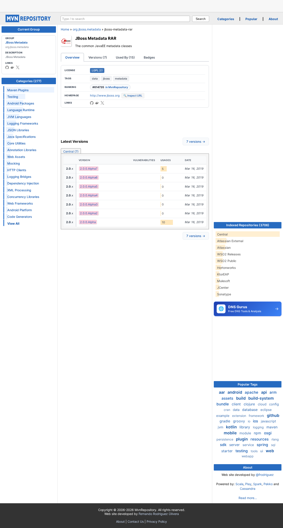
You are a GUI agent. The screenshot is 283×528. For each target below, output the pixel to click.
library (245, 427)
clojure (250, 404)
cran (227, 410)
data (95, 78)
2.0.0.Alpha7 (88, 168)
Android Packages (20, 103)
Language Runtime (20, 110)
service (249, 445)
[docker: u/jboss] (12, 67)
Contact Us (136, 521)
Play (248, 484)
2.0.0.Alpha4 (89, 195)
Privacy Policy (157, 521)
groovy (239, 421)
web (270, 450)
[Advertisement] (141, 5)
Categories (225, 19)
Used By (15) (125, 57)
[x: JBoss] (17, 67)
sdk (224, 445)
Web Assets (16, 157)
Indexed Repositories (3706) (247, 225)
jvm (221, 427)
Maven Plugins (18, 90)
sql (273, 445)
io (249, 421)
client (237, 404)
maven (271, 427)
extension (239, 416)
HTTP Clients (16, 170)
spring (263, 445)
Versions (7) (97, 57)
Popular (251, 19)
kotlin (232, 427)
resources (260, 439)
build (241, 398)
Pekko (268, 484)
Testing (12, 97)
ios (256, 421)
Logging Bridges (19, 177)
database (250, 409)
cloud (262, 404)
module (245, 433)
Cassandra (247, 488)
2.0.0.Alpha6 (89, 177)
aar (222, 392)
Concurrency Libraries (23, 197)
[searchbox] (125, 19)
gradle (225, 421)
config (274, 404)
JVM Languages (19, 117)
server (235, 445)
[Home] (29, 21)
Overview (72, 57)
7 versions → (195, 141)
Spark (257, 484)
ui (262, 451)
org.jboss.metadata (87, 29)
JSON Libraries (18, 130)
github (273, 415)
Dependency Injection (23, 183)
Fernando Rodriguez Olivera (159, 514)
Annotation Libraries (21, 150)
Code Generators (19, 216)
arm (273, 392)
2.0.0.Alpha (88, 222)
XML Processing (19, 190)
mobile (231, 433)
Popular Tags (248, 384)
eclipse (266, 410)
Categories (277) (29, 81)
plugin (242, 439)
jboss (106, 78)
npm (258, 433)
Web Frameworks (20, 203)
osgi (268, 433)
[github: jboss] (7, 67)
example (223, 416)
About (273, 19)
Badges (149, 57)
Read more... (248, 498)
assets (228, 398)
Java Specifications (21, 137)
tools (254, 451)
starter (227, 451)
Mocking (13, 163)
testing (242, 451)
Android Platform (19, 210)
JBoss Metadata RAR (95, 38)
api (264, 392)
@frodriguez (265, 475)
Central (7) (70, 151)
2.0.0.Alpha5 (89, 186)
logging (259, 427)
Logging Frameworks (22, 123)
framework (257, 416)
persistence (225, 439)
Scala (239, 484)
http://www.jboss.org (105, 95)
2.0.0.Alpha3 (89, 204)
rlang (275, 439)
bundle (223, 404)
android (235, 392)
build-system (261, 398)
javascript (268, 421)
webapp (248, 456)
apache (252, 392)
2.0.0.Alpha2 (89, 213)
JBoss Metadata (16, 42)
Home (65, 29)
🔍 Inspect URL (132, 95)
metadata (121, 78)
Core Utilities (16, 143)
